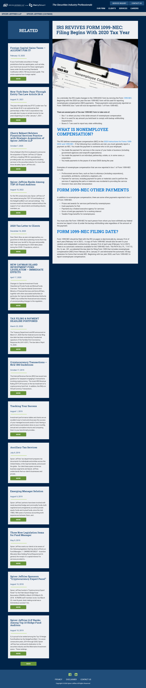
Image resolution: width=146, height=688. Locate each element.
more (18, 79)
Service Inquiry (119, 3)
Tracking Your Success (23, 406)
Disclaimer (71, 679)
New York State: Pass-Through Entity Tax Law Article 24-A (28, 93)
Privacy (58, 679)
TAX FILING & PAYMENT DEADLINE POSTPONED (24, 319)
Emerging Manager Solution (26, 491)
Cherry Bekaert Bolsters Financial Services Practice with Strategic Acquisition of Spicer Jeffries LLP (27, 137)
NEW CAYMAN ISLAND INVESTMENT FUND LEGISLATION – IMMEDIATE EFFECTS (26, 268)
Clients (112, 8)
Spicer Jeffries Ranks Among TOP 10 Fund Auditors (27, 183)
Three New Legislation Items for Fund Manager (27, 534)
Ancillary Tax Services (23, 447)
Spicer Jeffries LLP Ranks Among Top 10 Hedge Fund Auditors (25, 623)
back (28, 664)
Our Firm (101, 8)
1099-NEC (128, 98)
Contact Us (137, 3)
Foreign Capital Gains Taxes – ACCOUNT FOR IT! (27, 49)
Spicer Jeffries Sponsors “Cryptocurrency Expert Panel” (28, 577)
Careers (134, 8)
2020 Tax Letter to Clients (25, 225)
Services (123, 8)
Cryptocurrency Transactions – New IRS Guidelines (28, 363)
